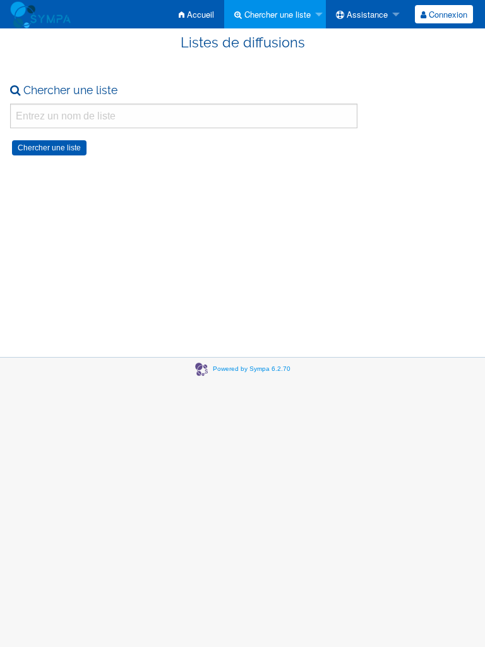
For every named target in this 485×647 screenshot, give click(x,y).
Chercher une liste (276, 14)
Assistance (366, 14)
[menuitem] (196, 14)
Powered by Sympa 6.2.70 (251, 368)
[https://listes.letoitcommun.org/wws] (40, 14)
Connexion (446, 14)
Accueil (199, 14)
